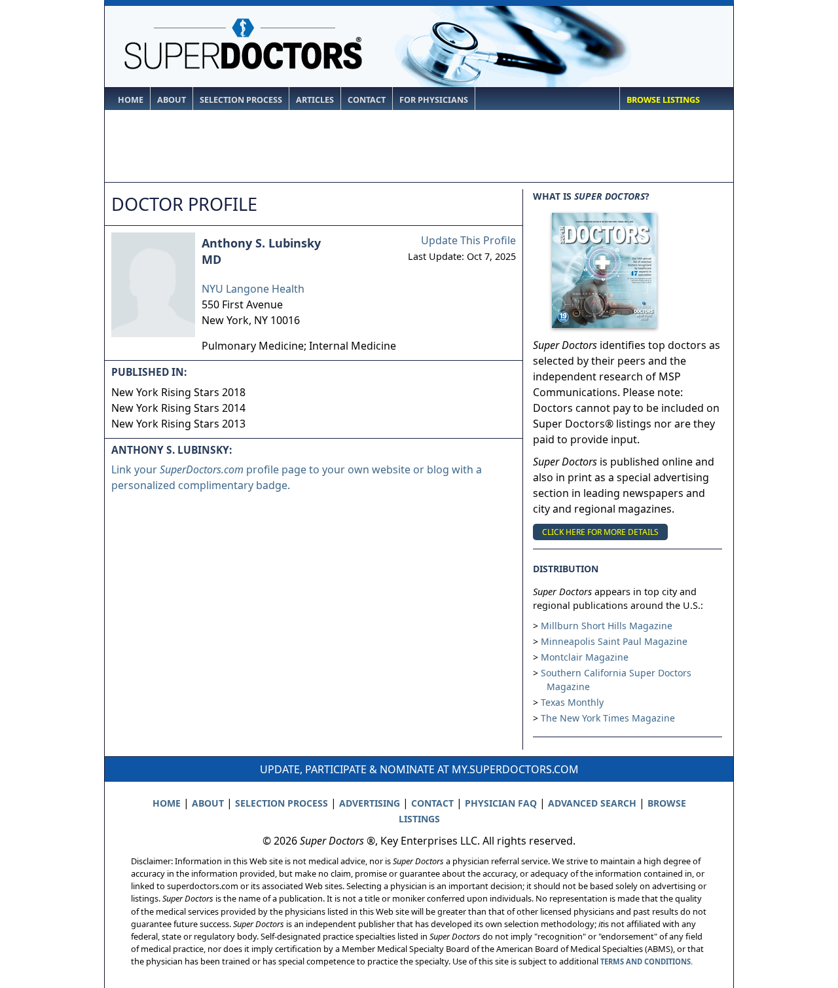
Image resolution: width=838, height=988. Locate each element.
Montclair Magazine (584, 657)
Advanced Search (592, 803)
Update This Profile (468, 240)
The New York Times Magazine (608, 718)
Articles (315, 99)
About (171, 99)
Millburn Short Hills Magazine (606, 625)
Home (130, 99)
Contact (367, 99)
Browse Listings (663, 99)
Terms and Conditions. (646, 961)
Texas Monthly (572, 702)
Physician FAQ (501, 803)
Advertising (369, 803)
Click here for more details (600, 532)
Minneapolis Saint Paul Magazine (614, 641)
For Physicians (433, 99)
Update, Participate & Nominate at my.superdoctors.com (419, 769)
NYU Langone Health (253, 289)
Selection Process (241, 99)
